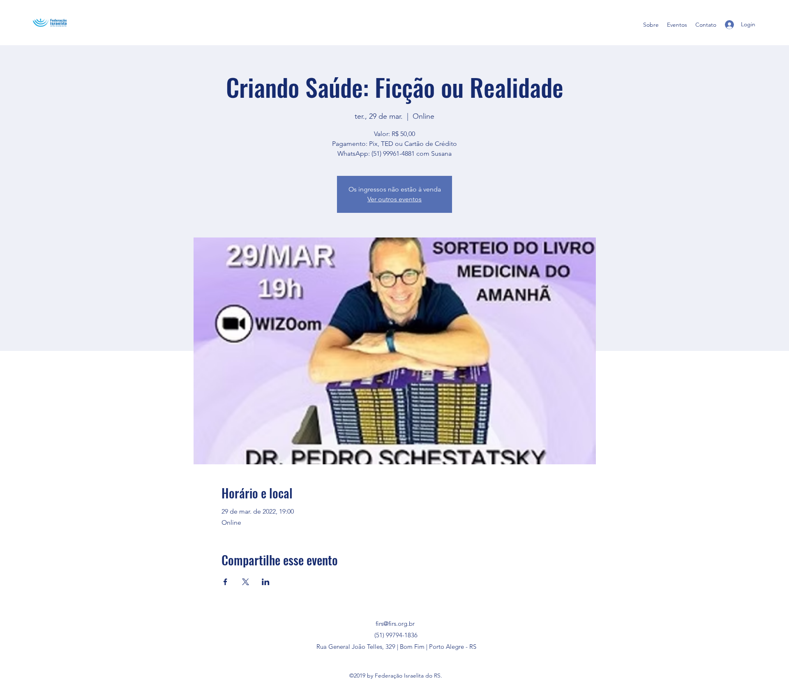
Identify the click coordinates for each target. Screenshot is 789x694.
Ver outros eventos (394, 199)
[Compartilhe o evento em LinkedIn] (266, 582)
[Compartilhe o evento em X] (245, 582)
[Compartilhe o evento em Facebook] (225, 582)
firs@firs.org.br (395, 623)
